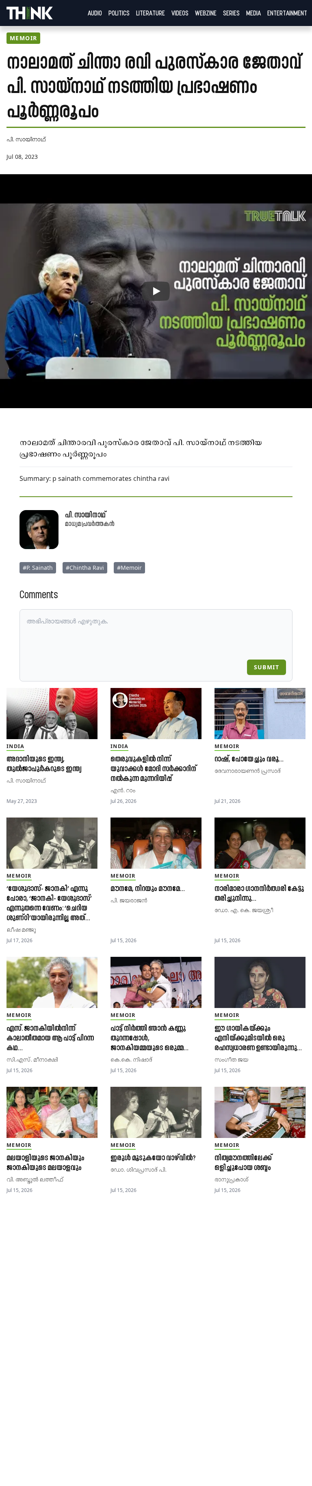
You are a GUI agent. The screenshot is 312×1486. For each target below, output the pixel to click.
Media (253, 13)
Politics (119, 13)
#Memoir (129, 567)
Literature (150, 13)
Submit (266, 667)
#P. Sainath (38, 567)
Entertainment (287, 13)
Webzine (206, 13)
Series (231, 13)
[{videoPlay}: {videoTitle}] (156, 291)
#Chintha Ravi (85, 567)
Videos (179, 13)
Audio (95, 13)
